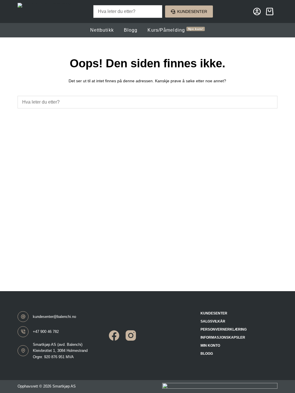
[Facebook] (114, 335)
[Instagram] (131, 335)
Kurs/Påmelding (175, 30)
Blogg (131, 30)
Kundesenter (192, 11)
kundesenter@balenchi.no (54, 316)
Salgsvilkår (213, 321)
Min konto (210, 346)
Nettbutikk (102, 30)
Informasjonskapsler (223, 337)
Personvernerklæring (224, 329)
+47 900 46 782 (46, 331)
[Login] (257, 11)
